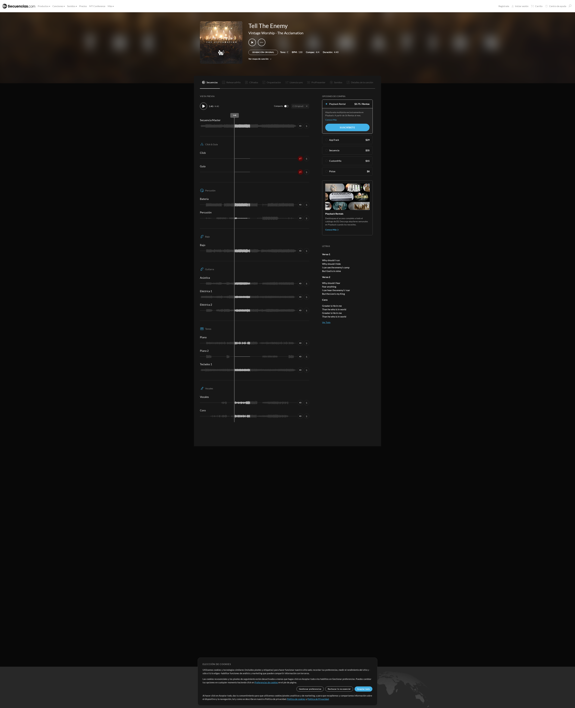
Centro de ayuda (557, 6)
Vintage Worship (261, 33)
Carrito (539, 6)
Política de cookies (296, 699)
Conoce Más (331, 119)
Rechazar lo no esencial (339, 689)
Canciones (57, 6)
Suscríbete (347, 127)
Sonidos (71, 6)
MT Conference (97, 6)
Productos (43, 6)
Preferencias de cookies (266, 682)
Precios (83, 6)
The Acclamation (290, 33)
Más (110, 6)
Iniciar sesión (521, 6)
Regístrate (503, 6)
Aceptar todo (363, 689)
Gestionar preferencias (310, 689)
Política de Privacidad (318, 699)
